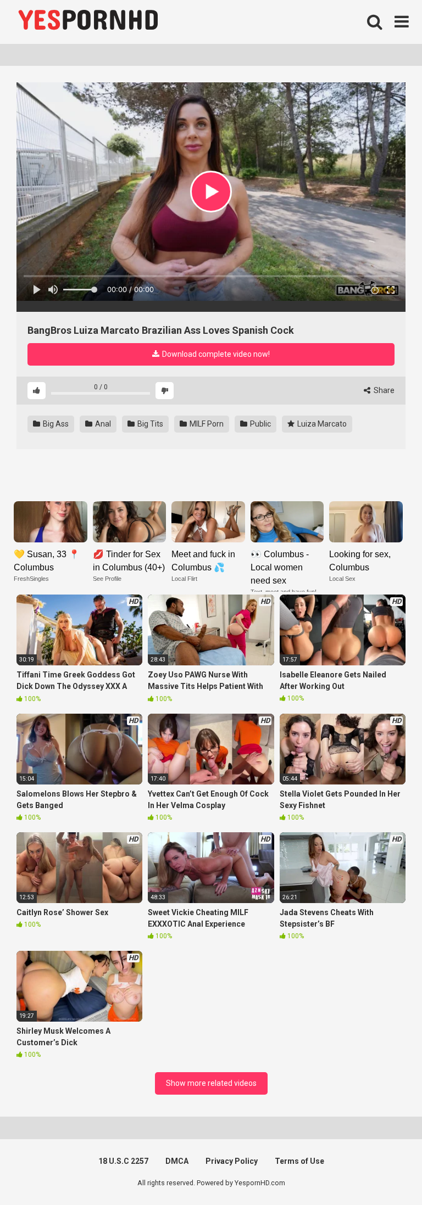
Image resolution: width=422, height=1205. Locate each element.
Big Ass (55, 423)
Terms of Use (299, 1161)
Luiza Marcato (321, 423)
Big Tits (149, 423)
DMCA (176, 1161)
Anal (102, 423)
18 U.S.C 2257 (123, 1161)
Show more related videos (211, 1083)
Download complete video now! (215, 354)
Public (259, 423)
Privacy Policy (232, 1161)
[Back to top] (385, 1172)
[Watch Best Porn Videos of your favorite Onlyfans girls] (87, 22)
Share (383, 390)
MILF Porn (206, 423)
